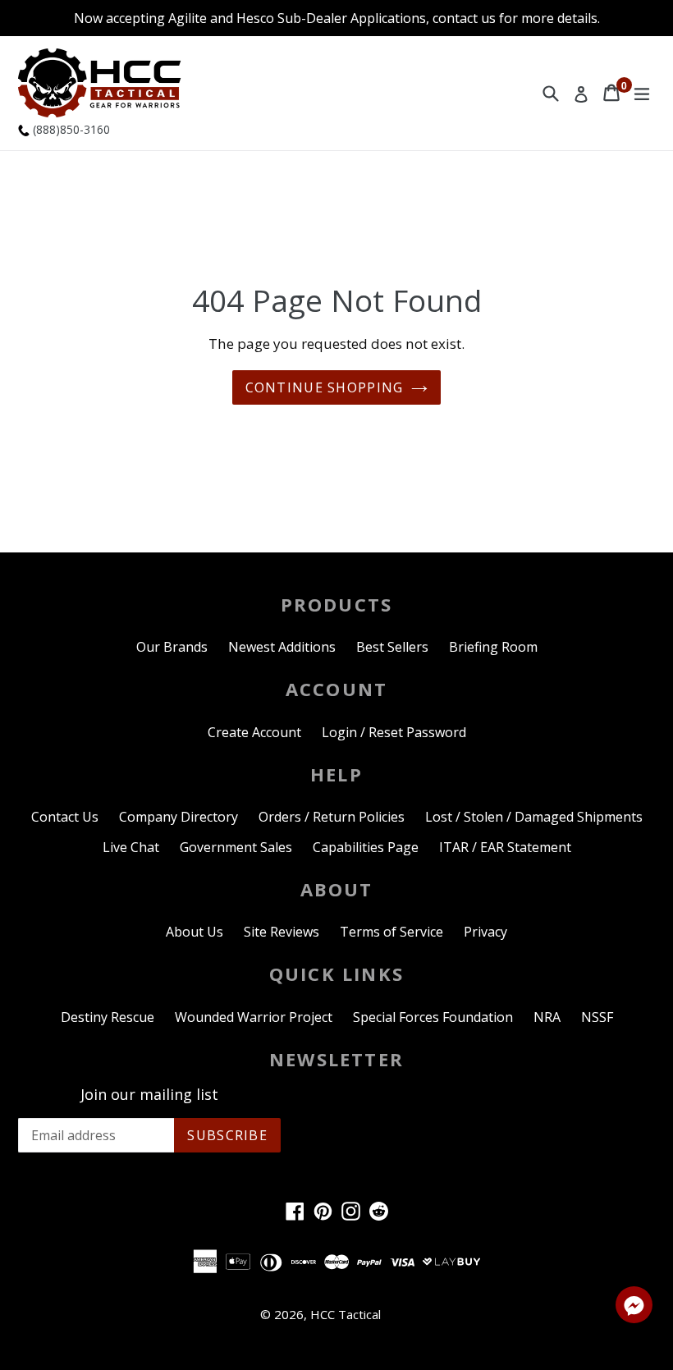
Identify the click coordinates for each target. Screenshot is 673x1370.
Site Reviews (281, 932)
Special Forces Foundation (433, 1017)
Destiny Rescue (107, 1017)
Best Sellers (392, 647)
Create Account (254, 732)
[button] (634, 1307)
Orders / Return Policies (332, 817)
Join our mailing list (149, 1095)
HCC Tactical (345, 1314)
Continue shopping (324, 387)
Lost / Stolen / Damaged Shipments (534, 817)
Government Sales (236, 847)
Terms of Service (391, 932)
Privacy (485, 932)
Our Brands (172, 647)
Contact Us (64, 817)
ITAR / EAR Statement (505, 847)
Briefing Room (493, 647)
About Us (194, 932)
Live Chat (131, 847)
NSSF (597, 1017)
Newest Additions (282, 647)
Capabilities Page (366, 847)
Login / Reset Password (394, 732)
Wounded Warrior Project (253, 1017)
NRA (547, 1017)
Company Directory (178, 817)
